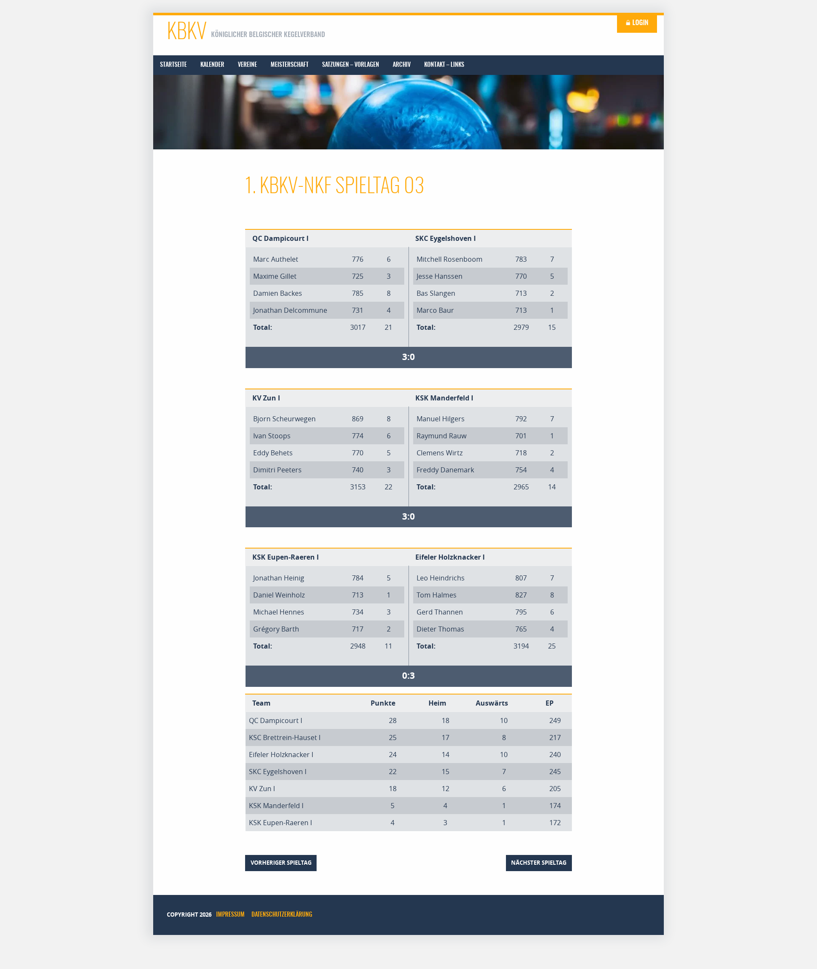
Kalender (212, 65)
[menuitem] (173, 65)
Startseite (173, 65)
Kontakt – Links (444, 65)
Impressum (230, 915)
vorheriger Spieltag (281, 862)
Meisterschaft (290, 65)
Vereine (247, 65)
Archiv (402, 65)
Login (639, 23)
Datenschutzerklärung (281, 915)
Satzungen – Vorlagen (350, 65)
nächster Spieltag (538, 862)
